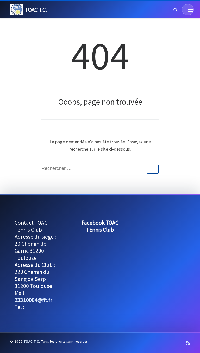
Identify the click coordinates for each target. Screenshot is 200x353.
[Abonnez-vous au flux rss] (188, 343)
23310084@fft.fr (33, 300)
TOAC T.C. (32, 341)
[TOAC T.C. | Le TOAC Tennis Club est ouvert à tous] (16, 8)
